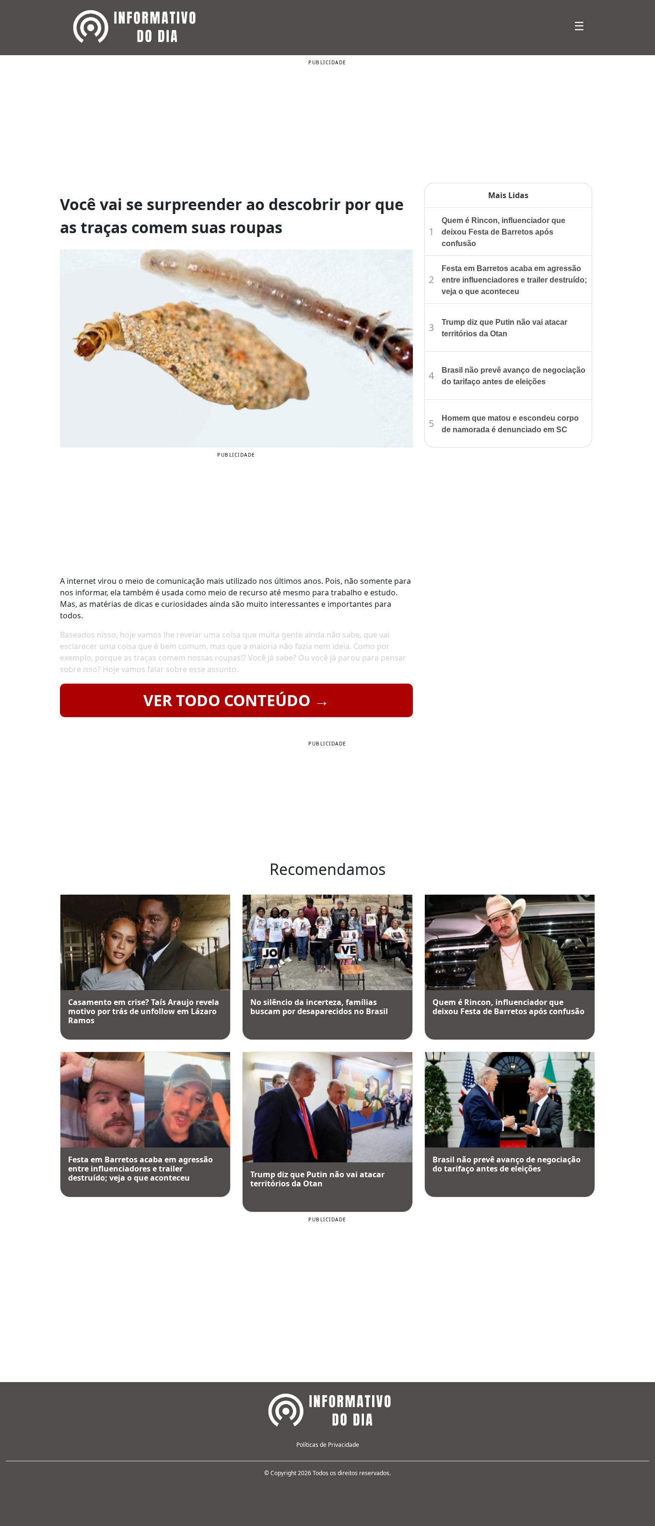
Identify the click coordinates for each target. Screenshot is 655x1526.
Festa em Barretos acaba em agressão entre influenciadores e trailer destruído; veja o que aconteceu (514, 280)
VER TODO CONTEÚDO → (236, 700)
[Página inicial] (327, 1408)
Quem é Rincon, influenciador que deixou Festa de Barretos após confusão (503, 232)
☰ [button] (579, 26)
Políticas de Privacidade (327, 1445)
